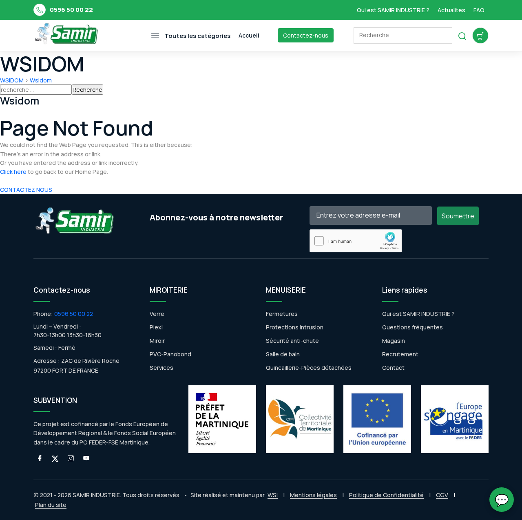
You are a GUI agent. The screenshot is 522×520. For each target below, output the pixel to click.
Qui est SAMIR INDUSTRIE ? (393, 10)
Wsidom (41, 80)
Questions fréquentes (412, 327)
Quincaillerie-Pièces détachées (309, 367)
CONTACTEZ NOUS (26, 189)
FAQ (478, 10)
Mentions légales (313, 495)
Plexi (156, 327)
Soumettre (458, 215)
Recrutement (400, 354)
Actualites (451, 10)
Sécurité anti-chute (292, 340)
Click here (13, 172)
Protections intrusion (294, 327)
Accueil (249, 35)
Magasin (393, 340)
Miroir (157, 340)
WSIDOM (12, 80)
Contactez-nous (305, 35)
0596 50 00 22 (71, 9)
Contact (393, 367)
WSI (273, 495)
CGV (442, 495)
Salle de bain (283, 354)
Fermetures (282, 314)
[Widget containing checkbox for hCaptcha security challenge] (356, 240)
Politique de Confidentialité (386, 495)
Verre (157, 314)
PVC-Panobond (170, 354)
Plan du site (50, 505)
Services (161, 367)
